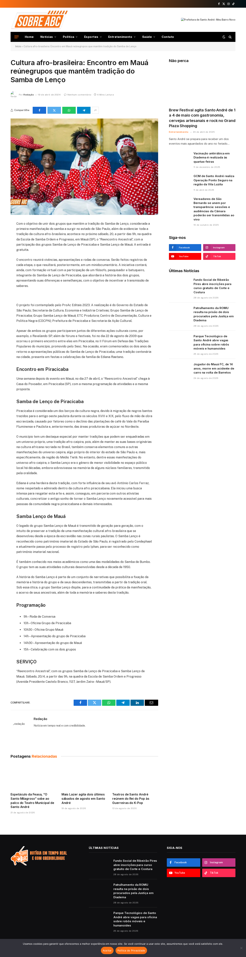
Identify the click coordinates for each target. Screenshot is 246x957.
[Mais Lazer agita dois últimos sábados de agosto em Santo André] (84, 776)
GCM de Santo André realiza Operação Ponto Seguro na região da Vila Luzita (214, 180)
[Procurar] (230, 37)
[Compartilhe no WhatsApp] (69, 110)
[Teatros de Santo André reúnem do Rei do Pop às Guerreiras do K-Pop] (135, 776)
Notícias (46, 37)
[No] (241, 948)
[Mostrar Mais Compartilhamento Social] (95, 110)
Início (18, 46)
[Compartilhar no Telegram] (84, 110)
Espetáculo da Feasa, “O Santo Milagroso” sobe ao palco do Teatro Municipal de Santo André (32, 800)
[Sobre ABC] (39, 19)
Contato (168, 37)
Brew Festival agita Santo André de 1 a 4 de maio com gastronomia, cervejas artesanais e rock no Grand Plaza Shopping (202, 118)
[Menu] (16, 37)
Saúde (147, 37)
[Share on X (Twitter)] (54, 110)
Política (68, 37)
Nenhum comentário (79, 94)
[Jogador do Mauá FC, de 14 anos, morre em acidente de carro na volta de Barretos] (179, 369)
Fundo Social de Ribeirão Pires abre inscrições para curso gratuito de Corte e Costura (212, 286)
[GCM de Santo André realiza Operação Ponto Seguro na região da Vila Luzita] (179, 181)
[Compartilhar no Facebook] (39, 110)
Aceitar (107, 950)
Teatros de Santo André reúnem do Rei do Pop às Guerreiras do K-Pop (130, 798)
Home (29, 37)
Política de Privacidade (131, 950)
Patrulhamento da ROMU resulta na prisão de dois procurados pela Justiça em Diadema (214, 314)
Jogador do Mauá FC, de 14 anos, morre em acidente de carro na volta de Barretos (214, 368)
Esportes (91, 37)
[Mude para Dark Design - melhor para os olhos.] (224, 36)
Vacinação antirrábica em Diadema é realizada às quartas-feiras (212, 157)
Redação (28, 94)
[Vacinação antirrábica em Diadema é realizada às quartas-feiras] (179, 158)
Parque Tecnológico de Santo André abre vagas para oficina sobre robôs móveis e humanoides (211, 342)
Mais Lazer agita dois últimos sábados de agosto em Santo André (83, 798)
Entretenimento (120, 37)
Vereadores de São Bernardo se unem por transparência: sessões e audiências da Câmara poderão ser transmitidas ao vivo (214, 209)
